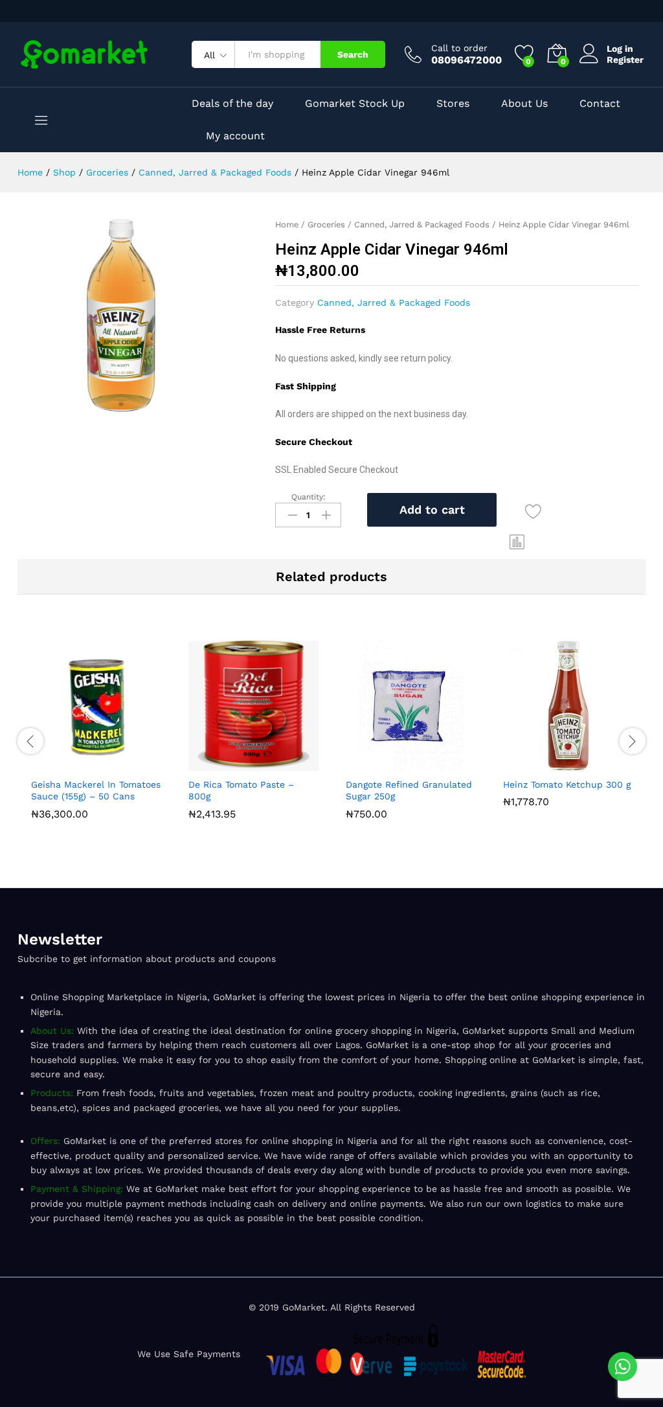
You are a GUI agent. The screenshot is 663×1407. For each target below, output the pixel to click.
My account (235, 136)
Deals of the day (232, 103)
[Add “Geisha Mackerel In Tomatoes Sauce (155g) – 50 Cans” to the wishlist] (126, 763)
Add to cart (432, 509)
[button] (517, 542)
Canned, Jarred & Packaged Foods (421, 224)
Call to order (459, 48)
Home (286, 224)
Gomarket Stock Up (355, 103)
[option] (96, 732)
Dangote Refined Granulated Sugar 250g (409, 790)
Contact (599, 103)
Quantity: (308, 497)
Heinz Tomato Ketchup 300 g (567, 784)
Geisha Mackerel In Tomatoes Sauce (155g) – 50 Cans (96, 790)
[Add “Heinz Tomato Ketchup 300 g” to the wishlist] (598, 763)
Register (625, 59)
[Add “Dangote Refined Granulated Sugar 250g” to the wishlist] (441, 763)
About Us (524, 103)
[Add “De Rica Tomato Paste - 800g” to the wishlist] (284, 763)
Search (352, 54)
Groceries (326, 224)
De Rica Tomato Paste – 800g (241, 790)
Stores (452, 103)
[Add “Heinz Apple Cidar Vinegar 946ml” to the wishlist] (533, 512)
